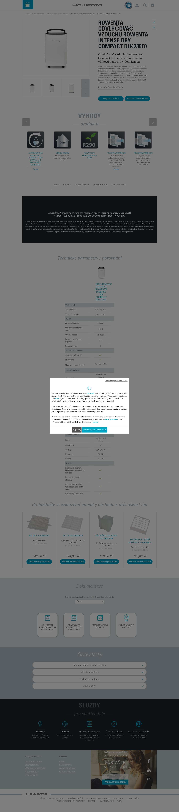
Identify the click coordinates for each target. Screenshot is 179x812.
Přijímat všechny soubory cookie (95, 430)
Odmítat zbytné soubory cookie (116, 381)
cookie (95, 422)
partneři (91, 393)
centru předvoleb (111, 419)
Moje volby (77, 430)
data (57, 398)
